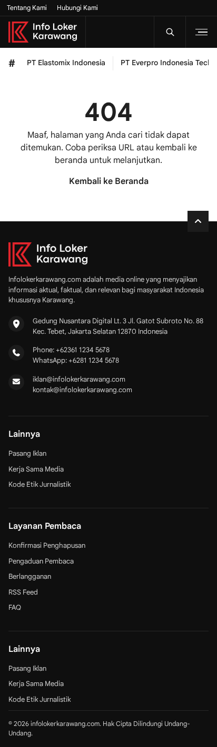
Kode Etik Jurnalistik (39, 484)
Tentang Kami (27, 8)
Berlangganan (29, 576)
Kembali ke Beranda (109, 181)
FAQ (14, 607)
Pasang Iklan (27, 453)
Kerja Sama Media (36, 469)
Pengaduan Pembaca (41, 561)
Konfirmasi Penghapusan (46, 545)
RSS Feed (23, 592)
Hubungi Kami (77, 8)
